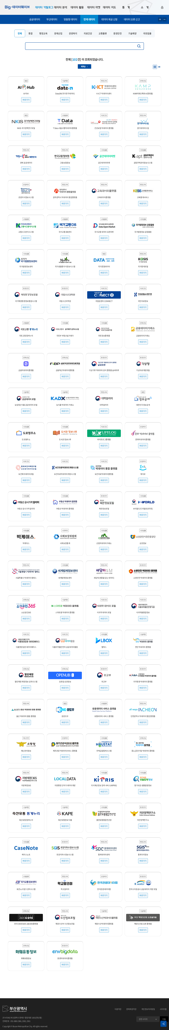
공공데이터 (34, 19)
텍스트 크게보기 (160, 19)
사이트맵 (163, 1009)
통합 (30, 33)
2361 (28, 1021)
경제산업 (58, 33)
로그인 (162, 7)
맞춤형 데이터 (70, 19)
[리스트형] (159, 67)
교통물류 (103, 33)
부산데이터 (51, 19)
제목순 (83, 66)
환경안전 (117, 33)
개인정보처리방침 (148, 1009)
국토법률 (147, 33)
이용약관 (118, 1009)
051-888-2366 (16, 1021)
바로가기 (26, 99)
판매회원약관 (131, 1009)
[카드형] (155, 67)
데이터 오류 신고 (132, 19)
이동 (164, 1019)
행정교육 (43, 33)
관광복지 (73, 33)
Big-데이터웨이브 (17, 7)
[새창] (14, 1009)
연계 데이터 (89, 19)
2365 (24, 1021)
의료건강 (88, 33)
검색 (139, 46)
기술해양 (132, 33)
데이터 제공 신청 (109, 19)
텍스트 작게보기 (164, 19)
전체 (20, 33)
